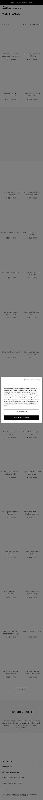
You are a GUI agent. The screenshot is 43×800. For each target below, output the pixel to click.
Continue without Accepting (32, 380)
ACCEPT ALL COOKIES (21, 417)
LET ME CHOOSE (21, 412)
